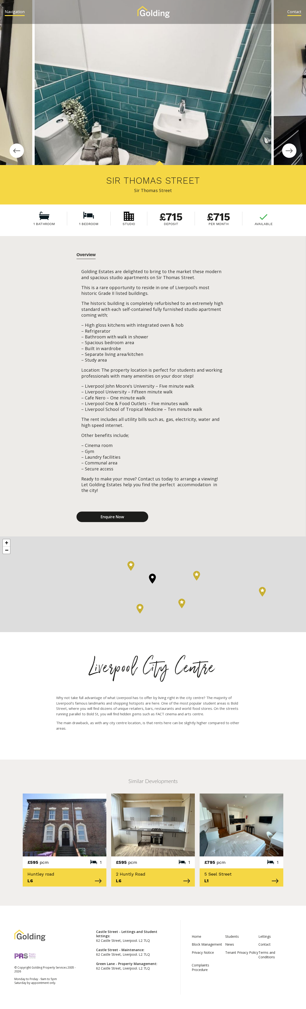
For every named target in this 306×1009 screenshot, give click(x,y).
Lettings (264, 936)
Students (232, 936)
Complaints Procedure (200, 967)
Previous (17, 150)
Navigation (15, 11)
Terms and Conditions (266, 954)
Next (289, 150)
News (229, 944)
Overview (86, 254)
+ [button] (6, 543)
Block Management (207, 944)
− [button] (6, 550)
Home (196, 936)
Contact (294, 11)
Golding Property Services (153, 12)
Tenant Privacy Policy (241, 952)
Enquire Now (112, 516)
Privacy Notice (203, 952)
